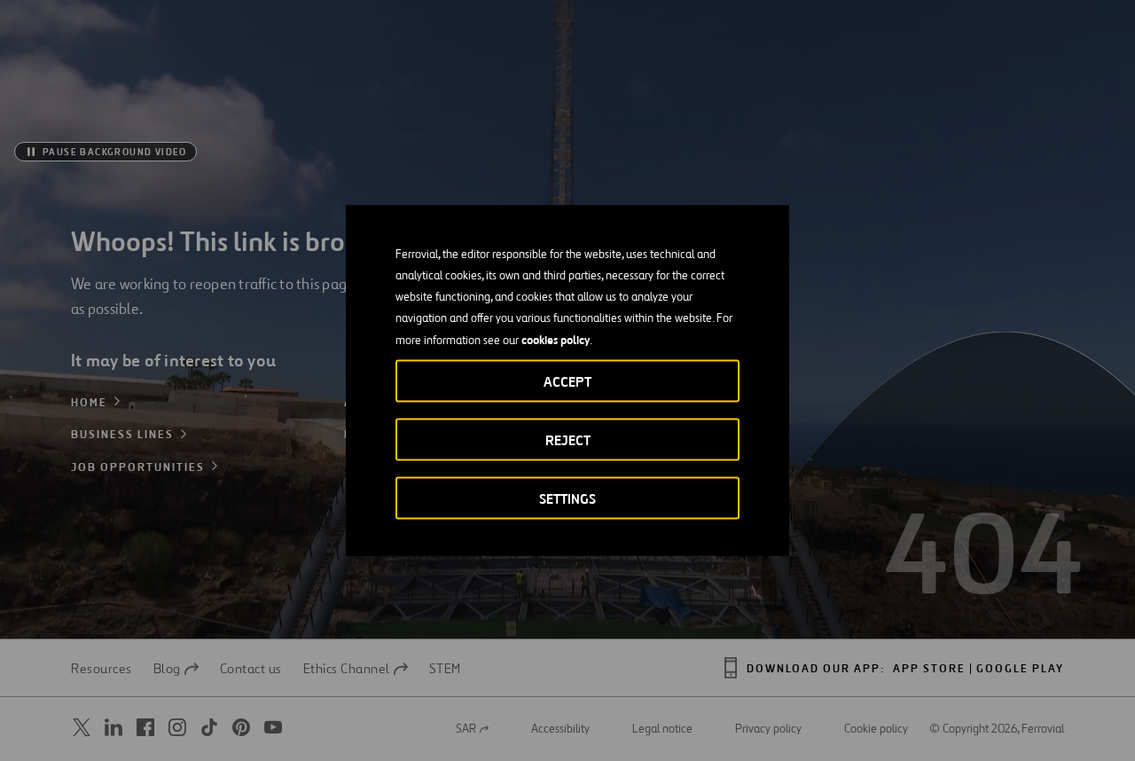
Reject (568, 440)
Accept (567, 382)
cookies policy (555, 340)
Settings (567, 499)
